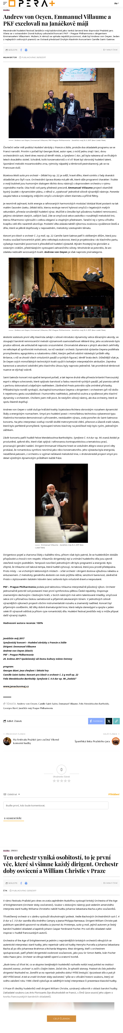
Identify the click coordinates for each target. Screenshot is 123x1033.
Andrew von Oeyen (27, 703)
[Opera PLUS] (32, 3)
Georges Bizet (10, 708)
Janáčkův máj (25, 708)
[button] (6, 3)
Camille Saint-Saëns (48, 703)
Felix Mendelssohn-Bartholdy (94, 703)
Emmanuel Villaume (68, 703)
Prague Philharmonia (43, 708)
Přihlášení (113, 794)
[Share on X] (109, 721)
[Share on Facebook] (21, 49)
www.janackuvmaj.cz (16, 686)
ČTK (5, 891)
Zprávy (14, 850)
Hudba (6, 10)
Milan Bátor (10, 57)
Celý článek (61, 1018)
